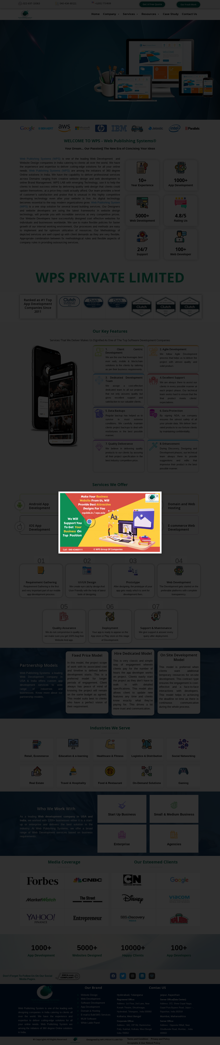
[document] (110, 522)
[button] (157, 496)
